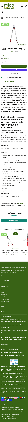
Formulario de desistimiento (18, 409)
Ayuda (8, 404)
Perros (2, 290)
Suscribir (6, 280)
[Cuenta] (22, 5)
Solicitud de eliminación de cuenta (7, 416)
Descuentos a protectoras (15, 407)
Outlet (2, 306)
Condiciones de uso (5, 407)
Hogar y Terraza (5, 299)
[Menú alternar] (2, 6)
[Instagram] (4, 311)
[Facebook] (2, 311)
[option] (14, 33)
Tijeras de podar (6, 58)
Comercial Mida (14, 418)
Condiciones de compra (14, 404)
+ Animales (4, 294)
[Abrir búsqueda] (2, 12)
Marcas (3, 304)
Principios (21, 411)
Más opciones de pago (14, 73)
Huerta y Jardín (5, 301)
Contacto (10, 409)
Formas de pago (4, 409)
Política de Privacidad (5, 411)
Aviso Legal (3, 404)
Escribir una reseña (14, 220)
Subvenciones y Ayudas (5, 414)
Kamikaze (3, 55)
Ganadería (4, 297)
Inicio (2, 15)
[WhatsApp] (6, 311)
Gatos (2, 292)
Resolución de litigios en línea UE (14, 412)
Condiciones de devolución (16, 405)
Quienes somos (4, 412)
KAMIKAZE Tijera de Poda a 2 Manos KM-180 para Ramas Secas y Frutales (13, 18)
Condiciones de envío (5, 405)
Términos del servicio (15, 414)
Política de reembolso (14, 411)
